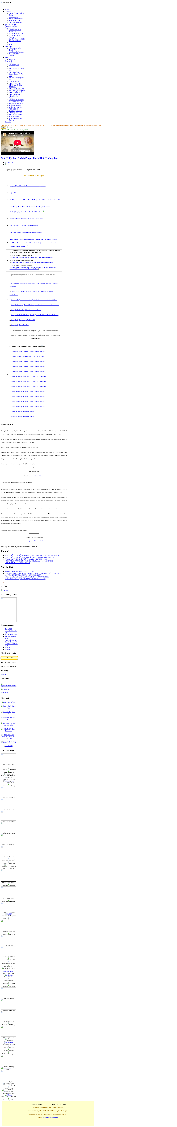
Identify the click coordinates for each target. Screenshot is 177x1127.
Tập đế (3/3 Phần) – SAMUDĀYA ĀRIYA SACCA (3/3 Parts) (28, 386)
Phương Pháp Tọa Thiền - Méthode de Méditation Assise (26, 211)
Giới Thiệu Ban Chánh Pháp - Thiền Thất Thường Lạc (29, 158)
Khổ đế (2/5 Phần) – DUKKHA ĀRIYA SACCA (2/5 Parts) (27, 356)
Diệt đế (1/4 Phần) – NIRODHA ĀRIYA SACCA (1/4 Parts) (27, 391)
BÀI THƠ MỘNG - (17, 563)
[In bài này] (9, 162)
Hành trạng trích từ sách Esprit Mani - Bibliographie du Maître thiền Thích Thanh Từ (35, 200)
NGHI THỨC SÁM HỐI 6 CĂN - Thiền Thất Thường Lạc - (30, 557)
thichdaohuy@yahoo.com (50, 1117)
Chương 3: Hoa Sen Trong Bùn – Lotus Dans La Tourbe (26, 310)
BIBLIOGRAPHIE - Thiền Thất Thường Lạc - (26, 559)
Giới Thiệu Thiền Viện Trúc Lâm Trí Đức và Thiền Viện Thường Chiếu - (34, 573)
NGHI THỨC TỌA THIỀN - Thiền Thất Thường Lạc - (29, 561)
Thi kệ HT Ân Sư (10, 642)
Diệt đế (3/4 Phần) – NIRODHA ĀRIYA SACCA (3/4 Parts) (27, 401)
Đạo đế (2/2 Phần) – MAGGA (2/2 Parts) (22, 416)
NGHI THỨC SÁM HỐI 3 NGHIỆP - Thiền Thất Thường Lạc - (32, 555)
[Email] (7, 164)
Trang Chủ (8, 629)
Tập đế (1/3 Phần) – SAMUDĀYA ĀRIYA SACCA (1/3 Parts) (28, 376)
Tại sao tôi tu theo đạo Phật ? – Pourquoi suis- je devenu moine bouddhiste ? (33, 257)
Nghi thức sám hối (11, 640)
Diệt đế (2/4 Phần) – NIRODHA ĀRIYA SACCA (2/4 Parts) (27, 396)
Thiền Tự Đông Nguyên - (19, 571)
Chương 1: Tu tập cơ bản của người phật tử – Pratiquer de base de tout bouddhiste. (34, 300)
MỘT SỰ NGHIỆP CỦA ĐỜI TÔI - (23, 575)
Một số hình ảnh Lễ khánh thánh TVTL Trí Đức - (27, 577)
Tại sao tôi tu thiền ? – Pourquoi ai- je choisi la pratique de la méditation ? (32, 262)
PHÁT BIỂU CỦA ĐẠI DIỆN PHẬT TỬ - (25, 579)
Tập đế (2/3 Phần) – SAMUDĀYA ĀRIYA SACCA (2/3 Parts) (28, 381)
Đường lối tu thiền (11, 634)
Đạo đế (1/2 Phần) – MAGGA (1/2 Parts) (22, 411)
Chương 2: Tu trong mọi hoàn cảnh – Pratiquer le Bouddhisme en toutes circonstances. (35, 305)
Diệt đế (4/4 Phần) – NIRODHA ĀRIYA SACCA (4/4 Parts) (27, 406)
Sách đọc (8, 649)
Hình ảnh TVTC (10, 647)
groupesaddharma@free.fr (36, 476)
